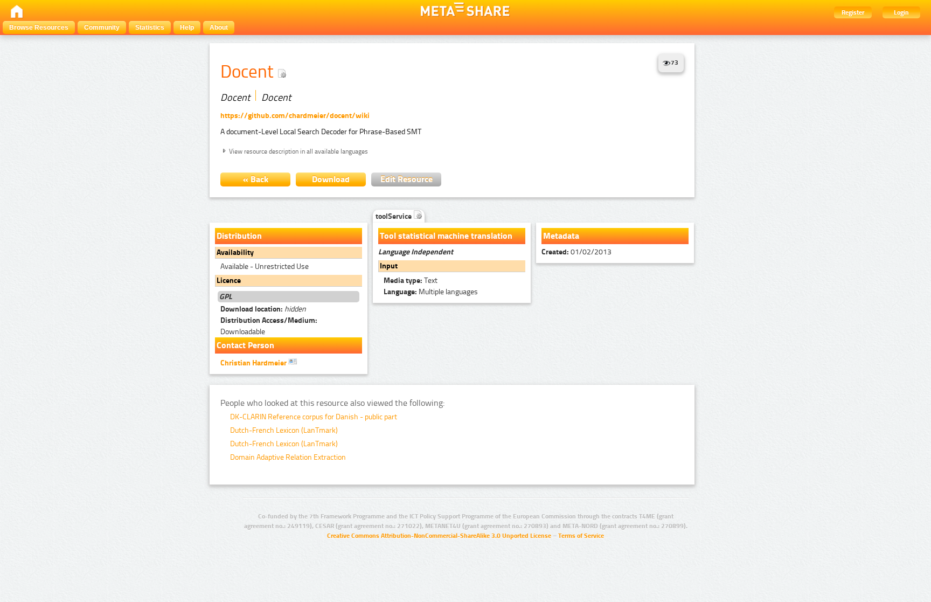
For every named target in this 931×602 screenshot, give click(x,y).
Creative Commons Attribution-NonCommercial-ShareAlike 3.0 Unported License (439, 535)
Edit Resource (406, 179)
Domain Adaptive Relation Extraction (288, 457)
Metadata (561, 236)
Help (187, 27)
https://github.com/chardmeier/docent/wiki (295, 115)
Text (410, 280)
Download (331, 179)
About (219, 27)
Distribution (239, 236)
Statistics (149, 27)
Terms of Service (581, 535)
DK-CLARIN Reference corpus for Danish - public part (313, 416)
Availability (235, 252)
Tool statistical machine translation (446, 236)
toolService (394, 216)
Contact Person (245, 345)
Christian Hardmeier (254, 363)
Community (102, 27)
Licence (229, 280)
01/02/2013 (576, 252)
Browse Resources (38, 27)
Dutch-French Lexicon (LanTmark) (284, 430)
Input (389, 266)
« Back (255, 179)
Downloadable (268, 326)
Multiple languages (431, 291)
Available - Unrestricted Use (264, 266)
